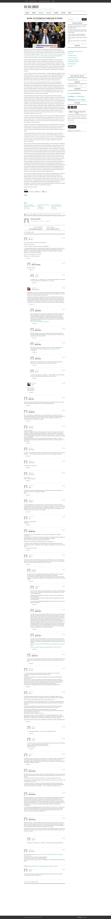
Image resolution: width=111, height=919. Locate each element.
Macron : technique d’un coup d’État (53, 229)
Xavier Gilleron (32, 771)
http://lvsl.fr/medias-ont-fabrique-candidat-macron (39, 321)
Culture (63, 13)
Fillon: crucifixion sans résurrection (36, 229)
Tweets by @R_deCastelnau (73, 79)
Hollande (55, 214)
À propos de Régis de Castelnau (44, 1)
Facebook (47, 221)
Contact (53, 1)
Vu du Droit (31, 6)
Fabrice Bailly (38, 311)
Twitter (42, 221)
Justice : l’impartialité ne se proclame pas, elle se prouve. (56, 205)
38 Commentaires (51, 20)
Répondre (63, 238)
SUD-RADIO (70, 66)
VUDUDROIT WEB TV (72, 55)
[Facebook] (72, 107)
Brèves (34, 13)
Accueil (26, 1)
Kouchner (59, 214)
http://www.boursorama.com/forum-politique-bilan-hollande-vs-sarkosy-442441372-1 (46, 647)
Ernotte (52, 214)
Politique (48, 13)
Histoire (56, 13)
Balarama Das (32, 412)
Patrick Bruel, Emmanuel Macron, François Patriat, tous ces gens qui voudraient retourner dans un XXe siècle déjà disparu (77, 31)
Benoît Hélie (31, 399)
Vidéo (83, 100)
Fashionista (79, 917)
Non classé (80, 96)
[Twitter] (69, 107)
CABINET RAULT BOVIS (73, 57)
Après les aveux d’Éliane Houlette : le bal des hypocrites (29, 205)
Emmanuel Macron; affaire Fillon (45, 214)
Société (76, 100)
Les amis (76, 96)
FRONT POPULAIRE (72, 63)
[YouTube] (75, 107)
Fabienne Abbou (32, 531)
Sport (69, 13)
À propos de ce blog (33, 1)
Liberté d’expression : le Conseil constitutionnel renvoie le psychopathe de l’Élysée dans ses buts (76, 35)
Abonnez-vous (72, 126)
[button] (44, 35)
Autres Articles (34, 221)
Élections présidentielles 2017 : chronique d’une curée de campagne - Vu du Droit (43, 866)
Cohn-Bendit (37, 214)
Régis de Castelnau (44, 20)
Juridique (41, 13)
